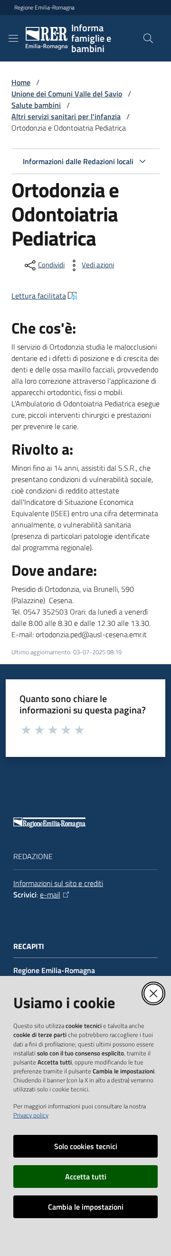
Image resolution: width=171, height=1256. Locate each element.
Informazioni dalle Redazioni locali (78, 161)
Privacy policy (30, 1115)
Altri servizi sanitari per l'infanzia (66, 116)
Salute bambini (36, 105)
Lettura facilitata (38, 295)
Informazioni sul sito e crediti (58, 883)
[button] (148, 38)
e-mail (50, 894)
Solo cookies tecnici (85, 1146)
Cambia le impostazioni (86, 1206)
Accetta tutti (85, 1176)
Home (20, 82)
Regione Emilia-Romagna (44, 7)
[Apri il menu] (13, 38)
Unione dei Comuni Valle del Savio (66, 93)
